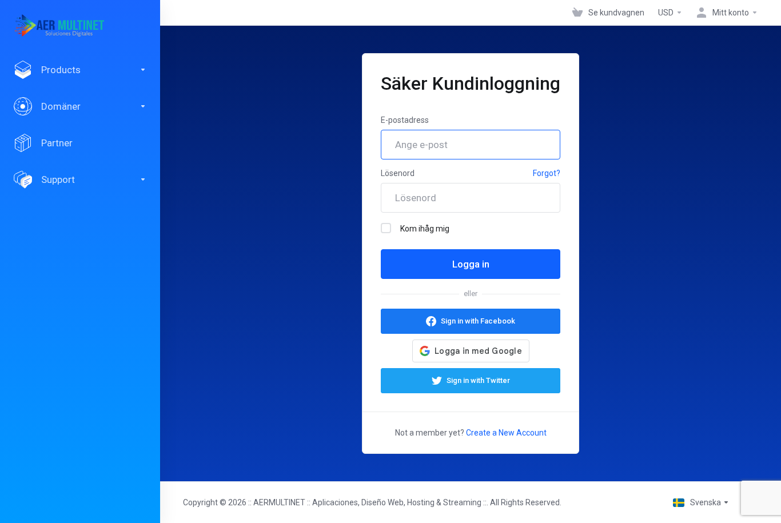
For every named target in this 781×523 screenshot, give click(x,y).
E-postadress (405, 120)
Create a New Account (506, 432)
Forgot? (546, 173)
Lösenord (398, 173)
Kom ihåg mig (424, 228)
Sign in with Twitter (478, 380)
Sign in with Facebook (478, 321)
